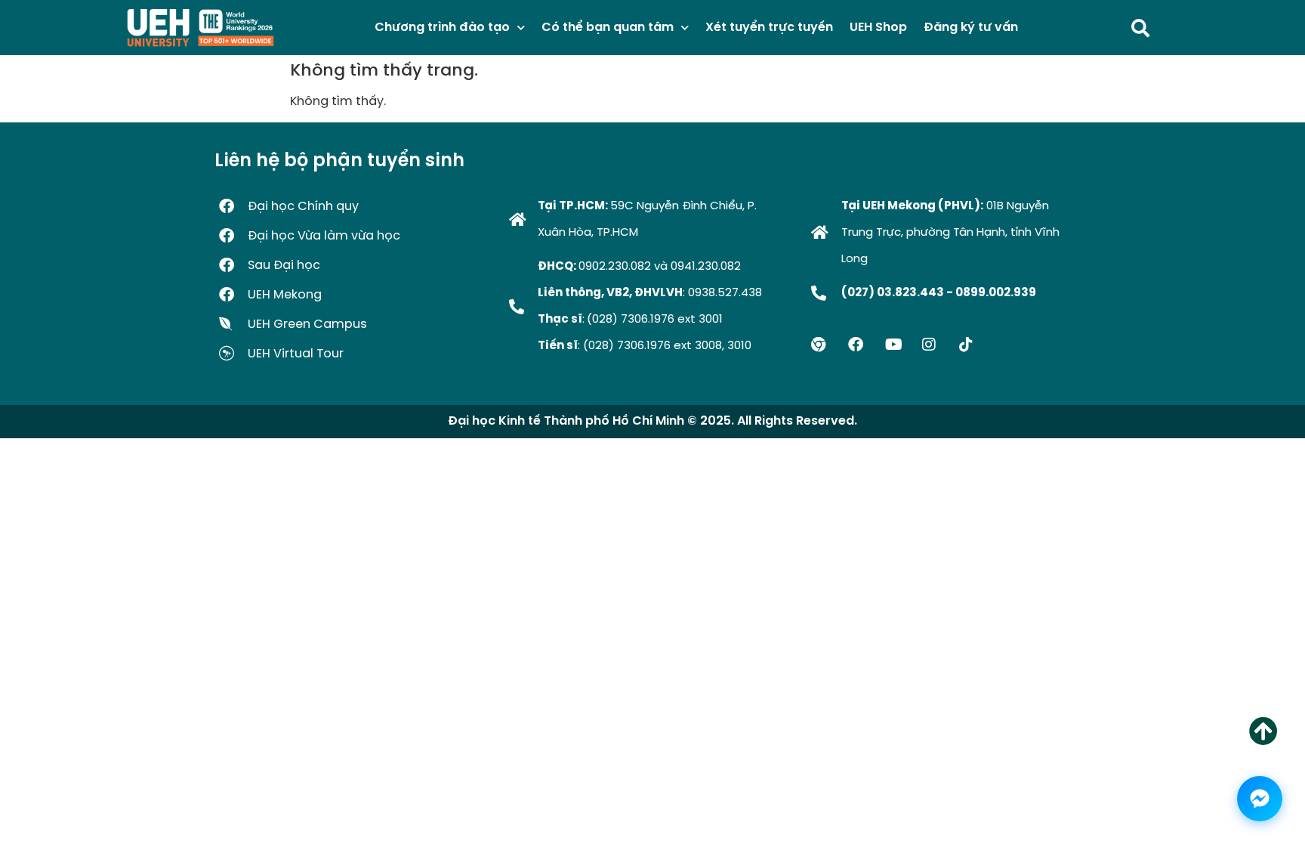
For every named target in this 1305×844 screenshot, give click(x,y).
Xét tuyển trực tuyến (769, 27)
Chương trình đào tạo (442, 27)
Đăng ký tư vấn (971, 27)
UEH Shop (878, 27)
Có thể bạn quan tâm (607, 27)
